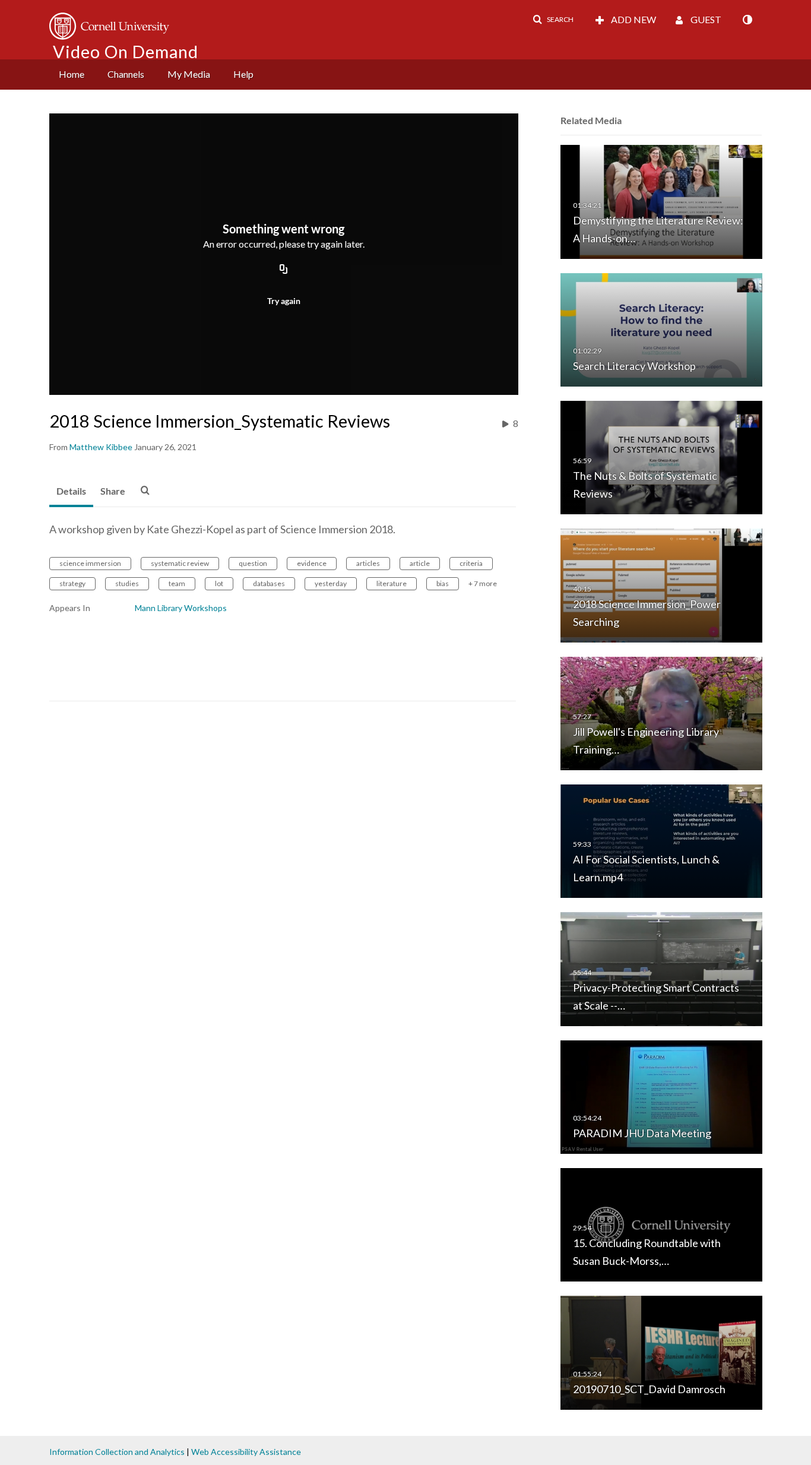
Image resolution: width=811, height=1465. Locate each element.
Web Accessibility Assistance (246, 1452)
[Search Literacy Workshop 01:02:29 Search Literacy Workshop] (661, 328)
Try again (283, 301)
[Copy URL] (283, 269)
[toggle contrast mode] (747, 19)
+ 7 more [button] (482, 583)
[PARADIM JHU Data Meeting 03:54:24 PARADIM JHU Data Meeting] (661, 1095)
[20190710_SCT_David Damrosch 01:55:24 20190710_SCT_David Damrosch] (661, 1351)
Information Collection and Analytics (117, 1452)
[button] (553, 19)
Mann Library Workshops (181, 608)
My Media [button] (188, 74)
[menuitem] (71, 74)
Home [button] (71, 74)
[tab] (71, 491)
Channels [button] (125, 74)
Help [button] (243, 74)
